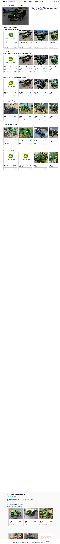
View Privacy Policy (42, 542)
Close (47, 541)
